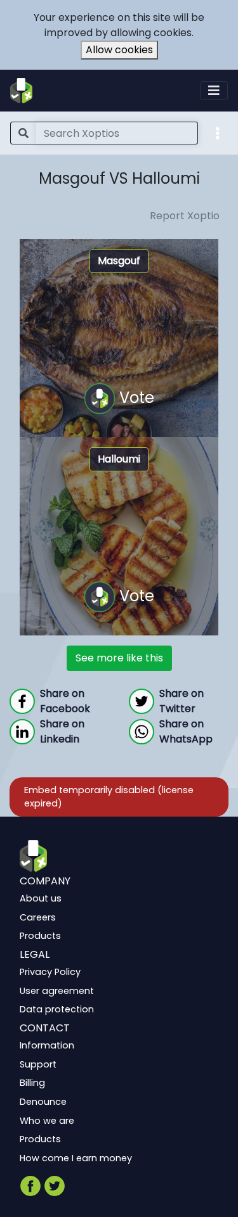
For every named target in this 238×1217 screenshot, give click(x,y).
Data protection (57, 1009)
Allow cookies (119, 49)
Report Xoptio (185, 215)
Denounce (43, 1101)
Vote (135, 396)
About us (41, 898)
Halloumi (119, 459)
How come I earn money (76, 1158)
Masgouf (119, 260)
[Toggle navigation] (214, 90)
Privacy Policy (50, 971)
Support (38, 1064)
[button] (217, 132)
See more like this (119, 658)
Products (40, 935)
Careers (38, 917)
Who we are (47, 1120)
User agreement (57, 990)
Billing (32, 1082)
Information (47, 1045)
